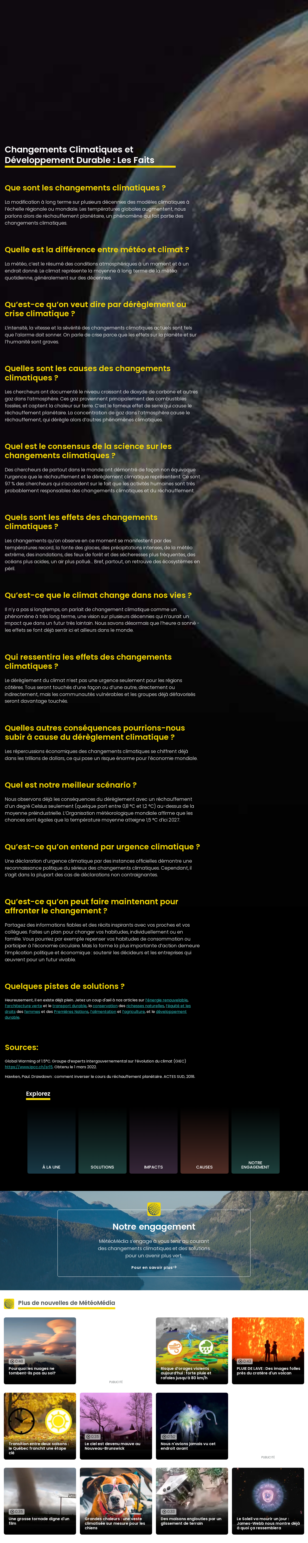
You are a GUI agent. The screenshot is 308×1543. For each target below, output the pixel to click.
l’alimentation (103, 1011)
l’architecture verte (23, 1006)
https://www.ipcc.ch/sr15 (29, 1067)
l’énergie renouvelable (166, 1000)
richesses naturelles (145, 1006)
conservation (105, 1006)
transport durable (69, 1006)
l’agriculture (133, 1011)
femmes (32, 1011)
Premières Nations (71, 1011)
